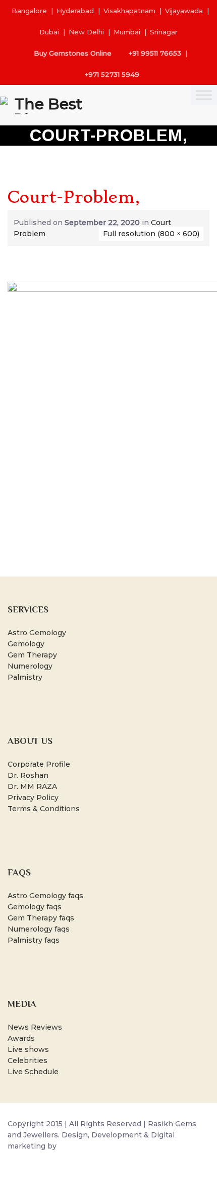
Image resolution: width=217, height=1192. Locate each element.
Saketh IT (76, 1146)
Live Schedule (33, 1071)
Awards (21, 1038)
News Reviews (35, 1027)
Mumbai (127, 32)
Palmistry (25, 677)
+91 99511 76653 (155, 53)
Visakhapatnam (129, 11)
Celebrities (27, 1060)
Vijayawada (184, 11)
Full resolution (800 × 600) (151, 233)
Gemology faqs (35, 906)
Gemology (26, 643)
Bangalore (29, 11)
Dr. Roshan (28, 775)
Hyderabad (75, 11)
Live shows (28, 1049)
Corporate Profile (39, 764)
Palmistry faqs (34, 940)
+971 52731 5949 (112, 74)
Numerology (30, 666)
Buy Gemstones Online (73, 53)
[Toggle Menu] (204, 95)
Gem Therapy (32, 654)
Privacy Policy (33, 797)
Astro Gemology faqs (45, 895)
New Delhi (86, 32)
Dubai (49, 32)
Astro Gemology (37, 632)
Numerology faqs (39, 929)
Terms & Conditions (44, 808)
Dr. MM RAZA (32, 786)
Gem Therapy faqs (41, 917)
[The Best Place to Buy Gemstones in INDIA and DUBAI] (44, 105)
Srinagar (164, 32)
